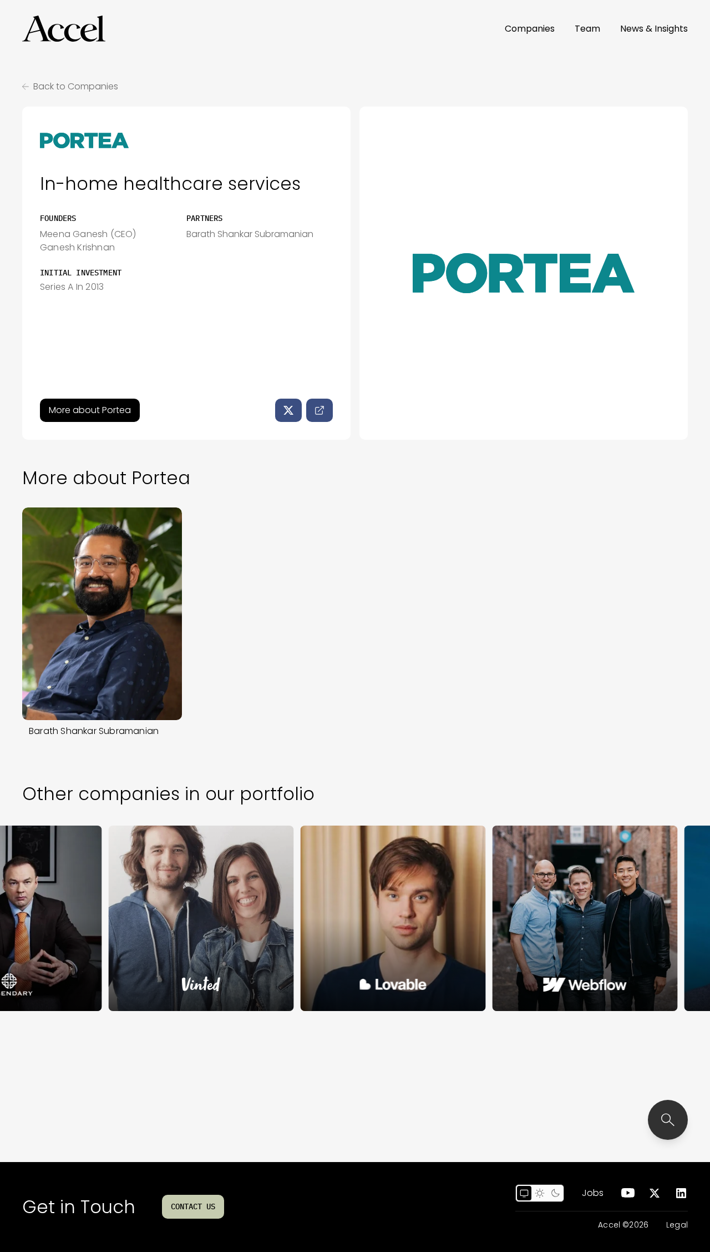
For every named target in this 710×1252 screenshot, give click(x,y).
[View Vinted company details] (169, 918)
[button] (63, 29)
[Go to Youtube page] (628, 1193)
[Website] (319, 410)
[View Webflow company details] (553, 918)
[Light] (539, 1193)
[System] (524, 1193)
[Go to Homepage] (63, 29)
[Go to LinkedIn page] (681, 1193)
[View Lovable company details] (361, 918)
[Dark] (555, 1193)
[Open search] (668, 1120)
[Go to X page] (654, 1193)
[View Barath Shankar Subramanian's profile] (102, 614)
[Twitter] (288, 410)
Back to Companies (75, 86)
